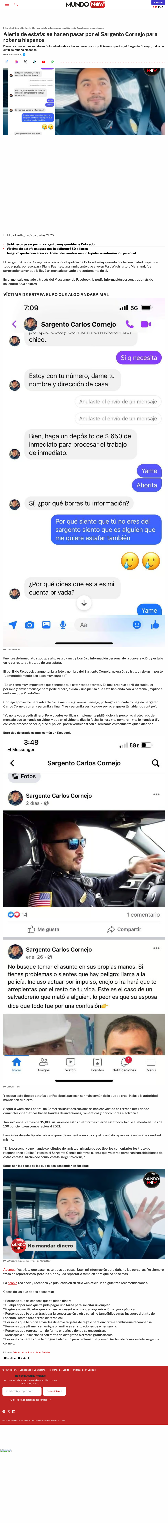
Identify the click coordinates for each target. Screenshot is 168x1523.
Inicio (5, 28)
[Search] (16, 4)
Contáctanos (40, 1369)
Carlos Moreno (14, 54)
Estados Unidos (20, 1352)
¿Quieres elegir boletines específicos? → (30, 1399)
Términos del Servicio (60, 1369)
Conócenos (25, 1369)
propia (12, 1283)
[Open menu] (6, 4)
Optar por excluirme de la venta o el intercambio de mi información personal (33, 1420)
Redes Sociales (42, 1352)
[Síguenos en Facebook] (3, 1411)
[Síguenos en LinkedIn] (13, 1411)
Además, (9, 1270)
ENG (160, 7)
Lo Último (14, 28)
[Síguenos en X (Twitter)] (8, 1411)
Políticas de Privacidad (84, 1369)
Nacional (25, 28)
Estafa (31, 1352)
